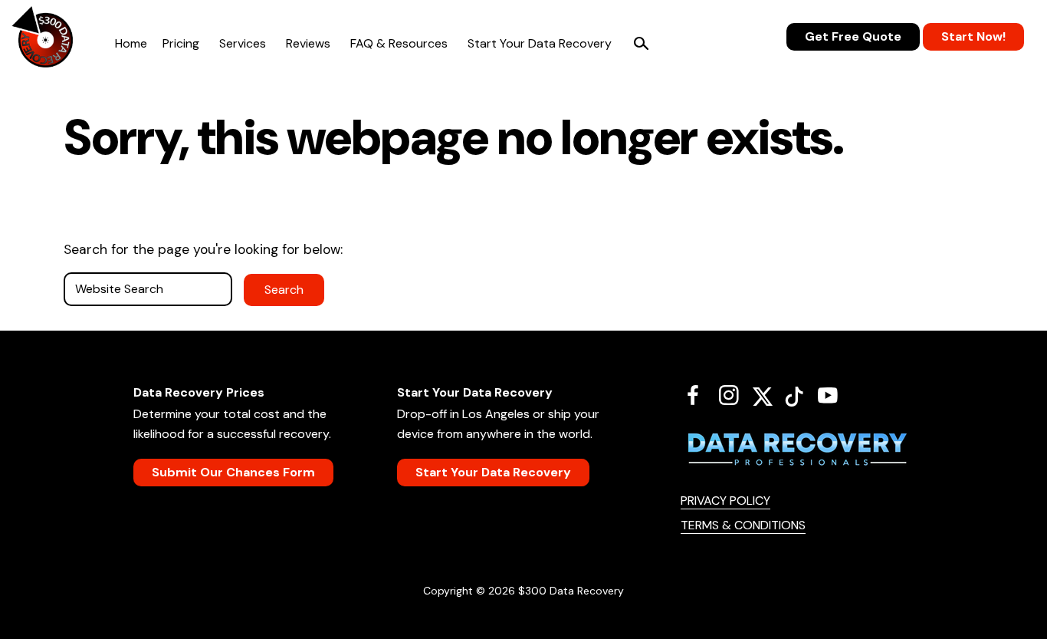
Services (242, 43)
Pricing (180, 43)
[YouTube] (834, 395)
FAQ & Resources (399, 43)
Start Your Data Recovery (540, 43)
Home (131, 43)
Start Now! (973, 36)
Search (641, 43)
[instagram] (735, 395)
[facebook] (699, 395)
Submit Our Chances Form (233, 472)
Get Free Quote (853, 36)
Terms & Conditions (743, 525)
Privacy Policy (725, 500)
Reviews (308, 43)
